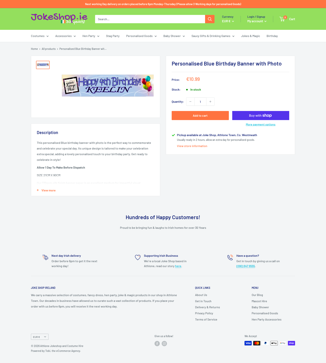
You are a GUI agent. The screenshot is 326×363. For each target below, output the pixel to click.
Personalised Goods (139, 36)
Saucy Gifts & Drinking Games (210, 36)
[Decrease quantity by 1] (190, 102)
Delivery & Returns (207, 307)
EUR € (36, 336)
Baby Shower (172, 36)
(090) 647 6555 (245, 266)
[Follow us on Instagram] (164, 343)
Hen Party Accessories (266, 319)
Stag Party (113, 36)
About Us (201, 295)
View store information (192, 146)
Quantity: (178, 101)
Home (34, 48)
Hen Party (88, 36)
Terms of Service (206, 319)
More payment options (260, 124)
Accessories (63, 36)
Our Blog (257, 295)
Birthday (272, 36)
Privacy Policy (204, 313)
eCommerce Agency (68, 350)
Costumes (38, 36)
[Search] (210, 19)
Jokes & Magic (250, 36)
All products (49, 48)
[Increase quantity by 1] (210, 102)
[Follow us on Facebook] (157, 343)
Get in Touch (203, 301)
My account (255, 21)
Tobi (47, 350)
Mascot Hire (259, 301)
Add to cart (200, 115)
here (178, 266)
